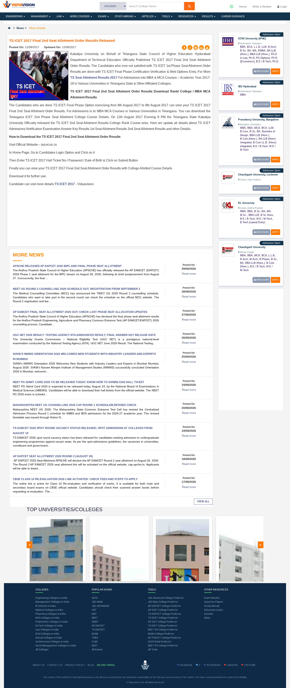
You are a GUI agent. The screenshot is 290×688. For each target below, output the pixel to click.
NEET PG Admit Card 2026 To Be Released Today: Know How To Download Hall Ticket (78, 382)
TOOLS (166, 16)
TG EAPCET (98, 629)
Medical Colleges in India (49, 610)
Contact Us (55, 665)
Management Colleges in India (52, 601)
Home (243, 6)
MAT (94, 613)
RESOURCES (186, 16)
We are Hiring (106, 665)
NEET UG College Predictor (163, 629)
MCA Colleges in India (47, 617)
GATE (95, 598)
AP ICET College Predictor (162, 621)
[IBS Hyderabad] (228, 89)
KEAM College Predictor (161, 633)
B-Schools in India (46, 606)
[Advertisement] (109, 216)
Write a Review (262, 6)
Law (59, 16)
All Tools (153, 649)
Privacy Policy (75, 665)
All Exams (97, 649)
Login (283, 6)
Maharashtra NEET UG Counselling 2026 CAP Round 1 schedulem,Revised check (74, 404)
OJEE (95, 641)
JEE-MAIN (97, 601)
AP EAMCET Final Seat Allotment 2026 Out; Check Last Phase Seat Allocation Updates (80, 311)
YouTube (249, 665)
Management (40, 16)
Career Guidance (233, 16)
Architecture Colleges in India (52, 641)
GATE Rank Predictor (159, 641)
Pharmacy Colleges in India (50, 613)
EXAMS (102, 16)
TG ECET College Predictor (163, 617)
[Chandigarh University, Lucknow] (228, 177)
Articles (148, 16)
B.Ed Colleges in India (47, 633)
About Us (39, 665)
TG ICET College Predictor (162, 625)
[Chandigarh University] (228, 250)
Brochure (262, 71)
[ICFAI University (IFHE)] (228, 41)
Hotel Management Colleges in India (56, 645)
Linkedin (232, 665)
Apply (275, 71)
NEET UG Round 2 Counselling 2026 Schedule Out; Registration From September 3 (76, 288)
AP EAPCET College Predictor (164, 606)
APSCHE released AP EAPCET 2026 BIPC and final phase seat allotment (67, 266)
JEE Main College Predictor (163, 601)
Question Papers (213, 601)
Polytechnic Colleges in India (52, 621)
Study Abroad (124, 16)
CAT (94, 610)
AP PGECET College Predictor (164, 637)
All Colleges (42, 649)
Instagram (213, 665)
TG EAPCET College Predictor (164, 613)
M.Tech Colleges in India (49, 625)
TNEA (95, 637)
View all (203, 501)
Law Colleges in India (47, 629)
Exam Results (212, 598)
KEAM (95, 633)
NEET (95, 617)
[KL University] (228, 205)
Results (207, 16)
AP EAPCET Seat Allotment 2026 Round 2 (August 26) (53, 456)
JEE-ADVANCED (100, 606)
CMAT (95, 621)
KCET (95, 645)
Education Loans (213, 610)
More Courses (80, 16)
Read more (189, 273)
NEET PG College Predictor (163, 645)
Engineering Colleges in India (51, 598)
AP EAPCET (98, 625)
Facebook (186, 665)
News (20, 28)
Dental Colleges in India (49, 637)
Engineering (14, 16)
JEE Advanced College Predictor (166, 598)
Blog (91, 665)
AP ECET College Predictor (163, 610)
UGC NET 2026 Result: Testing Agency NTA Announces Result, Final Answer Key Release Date (84, 335)
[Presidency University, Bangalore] (228, 122)
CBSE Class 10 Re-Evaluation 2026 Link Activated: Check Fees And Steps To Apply (75, 479)
